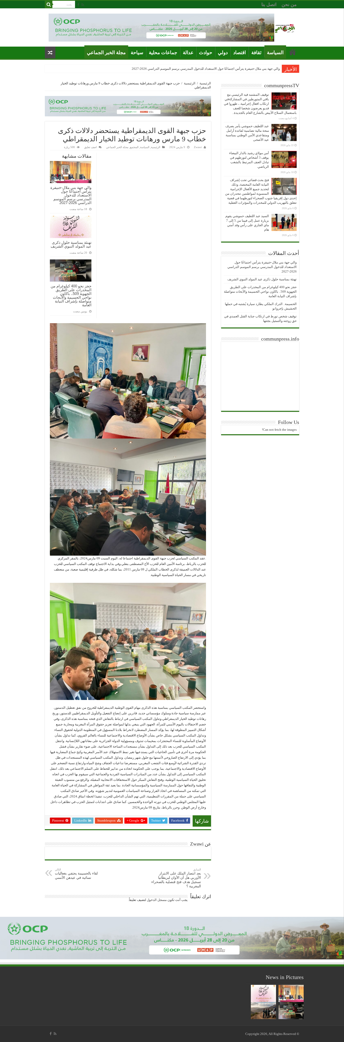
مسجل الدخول (157, 900)
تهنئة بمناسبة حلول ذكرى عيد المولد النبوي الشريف (71, 244)
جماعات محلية (163, 52)
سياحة (137, 52)
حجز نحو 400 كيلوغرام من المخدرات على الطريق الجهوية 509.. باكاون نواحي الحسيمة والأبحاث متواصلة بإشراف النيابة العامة (71, 295)
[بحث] (48, 4)
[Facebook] (78, 5)
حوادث (205, 52)
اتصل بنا (269, 4)
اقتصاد (239, 52)
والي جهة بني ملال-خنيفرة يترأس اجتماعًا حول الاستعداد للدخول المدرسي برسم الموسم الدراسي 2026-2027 (206, 69)
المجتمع (134, 147)
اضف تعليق (90, 147)
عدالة (188, 52)
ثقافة (256, 52)
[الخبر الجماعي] (284, 27)
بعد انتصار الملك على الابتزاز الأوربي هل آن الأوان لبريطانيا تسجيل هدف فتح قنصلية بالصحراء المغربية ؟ (176, 878)
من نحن (289, 4)
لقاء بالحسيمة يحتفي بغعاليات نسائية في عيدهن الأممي (76, 874)
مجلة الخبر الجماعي (106, 52)
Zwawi (198, 147)
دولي (223, 52)
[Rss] (83, 5)
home (292, 52)
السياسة (275, 52)
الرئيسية (205, 83)
